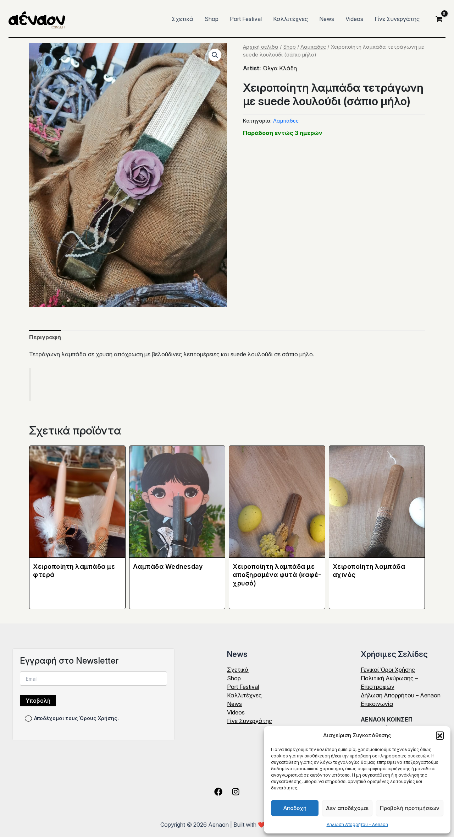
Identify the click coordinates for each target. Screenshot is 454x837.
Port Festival (246, 18)
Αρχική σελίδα (260, 47)
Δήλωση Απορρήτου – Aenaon (357, 824)
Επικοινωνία (377, 703)
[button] (439, 735)
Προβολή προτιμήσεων (409, 808)
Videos (354, 18)
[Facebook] (218, 792)
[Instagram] (236, 792)
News (326, 18)
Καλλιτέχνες (290, 18)
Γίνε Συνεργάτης (397, 18)
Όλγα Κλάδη (279, 68)
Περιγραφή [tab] (45, 337)
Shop (211, 18)
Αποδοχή (294, 808)
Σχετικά (182, 18)
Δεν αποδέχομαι (347, 808)
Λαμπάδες (313, 47)
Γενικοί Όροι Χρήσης (388, 669)
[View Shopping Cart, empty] (438, 19)
